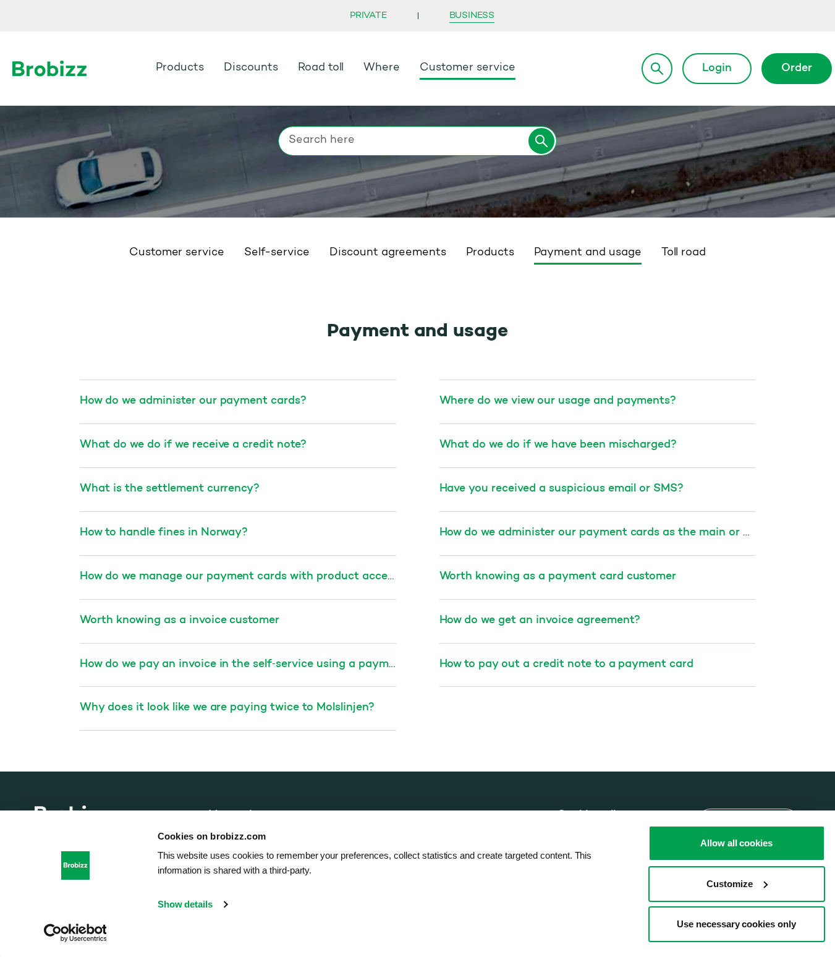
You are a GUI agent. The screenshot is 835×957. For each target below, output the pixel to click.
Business (471, 15)
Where (381, 68)
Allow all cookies (736, 843)
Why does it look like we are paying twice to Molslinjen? (227, 707)
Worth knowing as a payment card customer (558, 576)
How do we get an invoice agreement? (540, 620)
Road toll (321, 68)
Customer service (467, 68)
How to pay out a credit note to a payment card (566, 664)
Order (796, 68)
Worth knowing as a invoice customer (179, 620)
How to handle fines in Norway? (164, 532)
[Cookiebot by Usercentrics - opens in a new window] (75, 933)
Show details (185, 904)
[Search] (657, 68)
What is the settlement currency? (170, 489)
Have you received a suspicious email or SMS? (561, 489)
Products (180, 68)
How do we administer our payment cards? (193, 401)
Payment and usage (588, 252)
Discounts (251, 68)
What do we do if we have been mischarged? (558, 445)
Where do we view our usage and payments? (558, 401)
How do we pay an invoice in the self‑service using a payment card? (259, 664)
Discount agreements (387, 252)
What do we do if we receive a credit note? (193, 445)
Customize (729, 883)
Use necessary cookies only (736, 924)
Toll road (683, 252)
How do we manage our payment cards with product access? (242, 576)
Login (717, 68)
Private (368, 15)
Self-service (277, 252)
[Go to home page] (49, 68)
